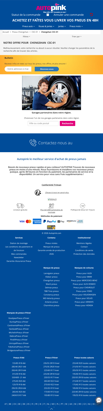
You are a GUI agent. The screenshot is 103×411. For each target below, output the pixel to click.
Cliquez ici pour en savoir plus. (57, 192)
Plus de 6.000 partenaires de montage (51, 211)
